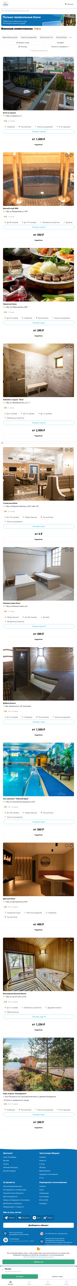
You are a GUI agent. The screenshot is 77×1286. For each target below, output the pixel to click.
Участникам (44, 1196)
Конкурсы (43, 1203)
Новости (42, 1160)
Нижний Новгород (10, 1167)
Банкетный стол (46, 37)
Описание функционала (12, 1186)
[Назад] (2, 10)
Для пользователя (10, 1196)
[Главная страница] (5, 4)
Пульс (41, 1190)
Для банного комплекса (12, 1203)
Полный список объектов (13, 1193)
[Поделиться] (71, 59)
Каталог (8, 1153)
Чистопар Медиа (49, 1153)
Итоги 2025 (43, 1200)
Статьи (42, 1164)
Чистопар (7, 11)
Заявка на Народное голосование (16, 1200)
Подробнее (38, 145)
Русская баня (61, 37)
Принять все (38, 1262)
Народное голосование (48, 1174)
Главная (42, 1157)
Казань (6, 1164)
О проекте (9, 1182)
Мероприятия (44, 1171)
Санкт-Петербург (10, 1157)
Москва (6, 1160)
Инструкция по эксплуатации (14, 1190)
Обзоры (42, 1167)
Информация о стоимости (13, 1207)
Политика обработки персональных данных (38, 1257)
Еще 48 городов (9, 1171)
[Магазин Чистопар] (38, 443)
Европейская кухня (10, 37)
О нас (41, 1178)
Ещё (70, 37)
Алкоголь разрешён (29, 37)
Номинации (44, 1193)
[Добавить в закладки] (67, 59)
